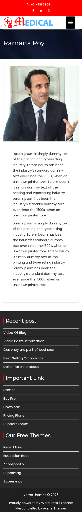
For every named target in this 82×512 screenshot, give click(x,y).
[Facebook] (33, 11)
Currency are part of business (28, 349)
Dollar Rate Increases (21, 366)
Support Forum (15, 423)
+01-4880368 (40, 4)
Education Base (16, 455)
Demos (9, 389)
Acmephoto (13, 464)
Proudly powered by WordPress (33, 503)
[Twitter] (41, 11)
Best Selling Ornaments (23, 358)
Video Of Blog (14, 332)
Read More (12, 447)
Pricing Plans (13, 415)
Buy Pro (9, 398)
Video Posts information (23, 341)
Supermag (12, 472)
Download (11, 406)
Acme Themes (55, 508)
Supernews (12, 481)
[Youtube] (49, 11)
